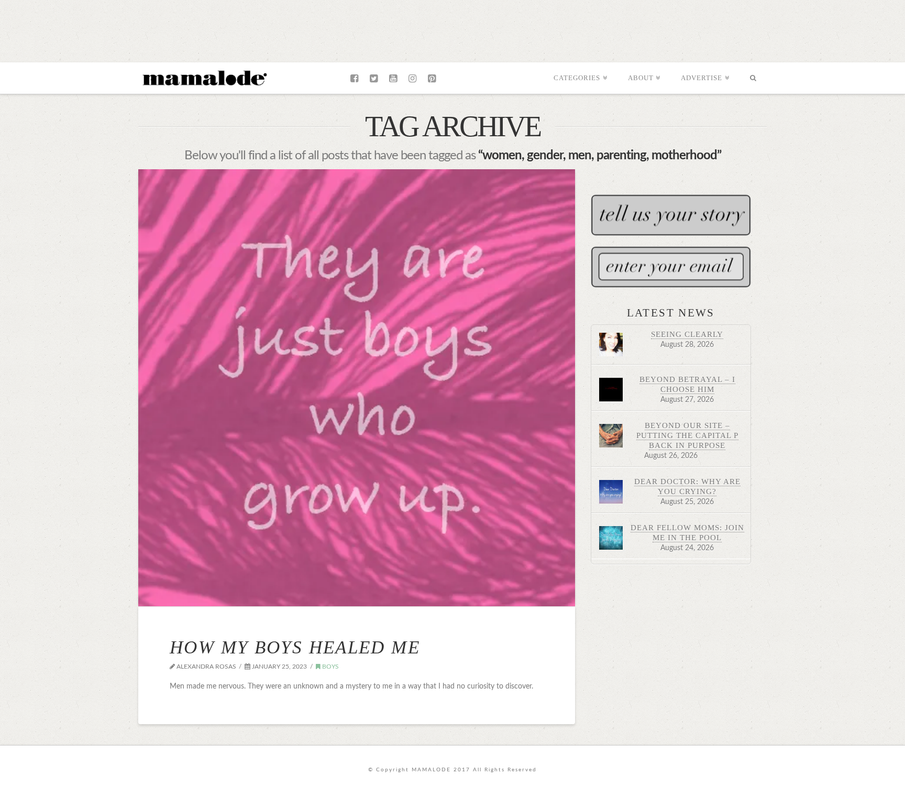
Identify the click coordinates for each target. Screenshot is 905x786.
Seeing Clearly (687, 334)
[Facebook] (354, 78)
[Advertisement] (452, 28)
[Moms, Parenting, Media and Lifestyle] (203, 77)
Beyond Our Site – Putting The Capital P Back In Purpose (687, 435)
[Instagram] (412, 78)
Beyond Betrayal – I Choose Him (687, 384)
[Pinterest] (432, 78)
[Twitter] (374, 78)
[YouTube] (393, 78)
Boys (330, 666)
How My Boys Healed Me (295, 647)
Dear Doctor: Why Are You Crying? (687, 486)
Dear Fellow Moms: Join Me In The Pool (687, 532)
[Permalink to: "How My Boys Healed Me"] (356, 387)
